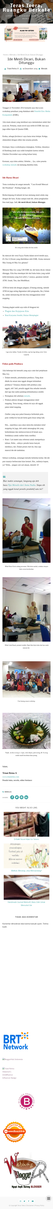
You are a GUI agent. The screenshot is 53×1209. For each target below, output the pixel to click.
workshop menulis (9, 165)
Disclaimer (30, 1205)
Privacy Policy (39, 1205)
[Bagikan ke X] (17, 797)
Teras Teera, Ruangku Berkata (26, 8)
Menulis (44, 69)
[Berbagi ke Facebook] (12, 797)
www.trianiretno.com (10, 777)
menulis (27, 396)
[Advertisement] (20, 1003)
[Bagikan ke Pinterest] (22, 797)
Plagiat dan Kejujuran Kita (17, 311)
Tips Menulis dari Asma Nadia (21, 485)
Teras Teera (21, 1205)
